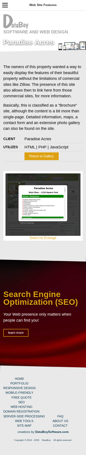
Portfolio (19, 383)
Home (19, 378)
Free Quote (21, 397)
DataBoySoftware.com (52, 432)
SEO (21, 402)
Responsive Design (19, 388)
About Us (60, 421)
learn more (16, 332)
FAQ (60, 416)
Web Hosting (21, 407)
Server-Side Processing (24, 416)
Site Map (24, 425)
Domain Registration (21, 411)
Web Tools (24, 421)
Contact (60, 425)
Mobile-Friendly (19, 392)
